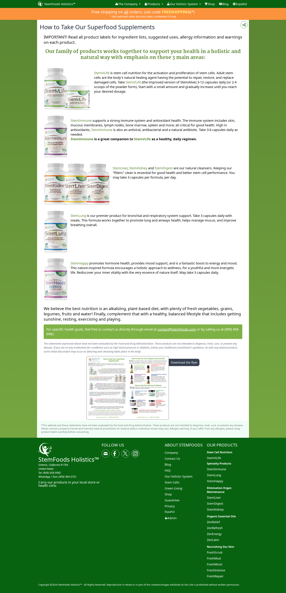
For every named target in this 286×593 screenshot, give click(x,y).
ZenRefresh (215, 528)
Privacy (170, 506)
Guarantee (172, 500)
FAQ (167, 470)
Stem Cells (172, 482)
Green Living (173, 488)
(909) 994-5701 (67, 477)
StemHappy (79, 263)
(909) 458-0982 (52, 473)
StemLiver (120, 168)
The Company (128, 4)
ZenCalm (213, 540)
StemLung (78, 215)
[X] (125, 454)
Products (153, 4)
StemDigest (164, 168)
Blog (168, 464)
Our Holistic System (184, 4)
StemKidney (138, 168)
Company (171, 453)
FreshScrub (214, 552)
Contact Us (172, 459)
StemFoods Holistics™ (68, 459)
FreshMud (214, 558)
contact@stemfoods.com (176, 329)
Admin (172, 518)
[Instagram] (135, 454)
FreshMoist (214, 564)
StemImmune (81, 120)
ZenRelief (213, 522)
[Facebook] (115, 454)
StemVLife (101, 73)
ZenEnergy (214, 534)
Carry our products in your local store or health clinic (69, 484)
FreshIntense (216, 570)
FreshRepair (215, 576)
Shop (168, 494)
